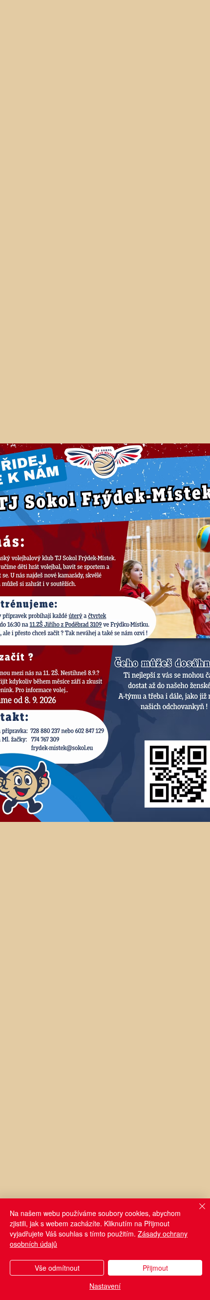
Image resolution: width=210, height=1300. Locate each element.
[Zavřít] (196, 1212)
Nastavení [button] (105, 1286)
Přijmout (155, 1268)
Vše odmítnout (57, 1268)
